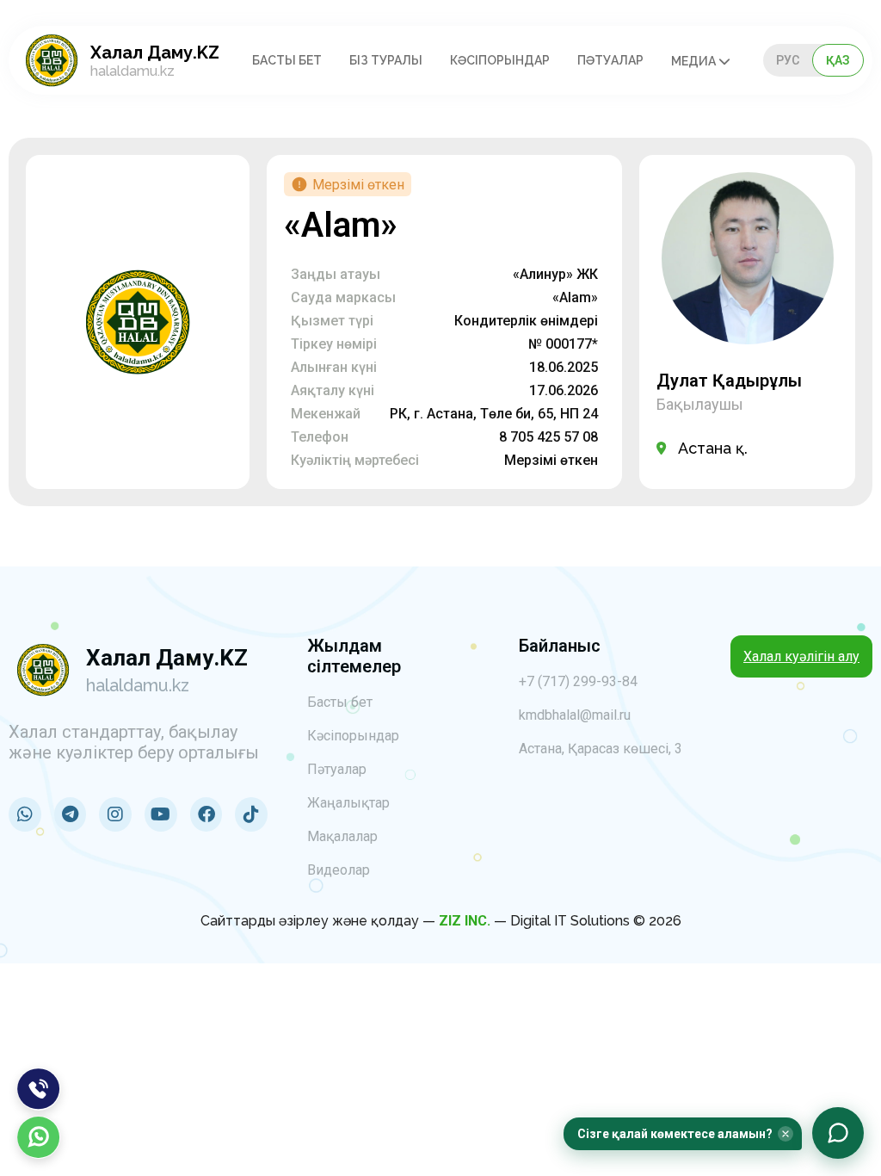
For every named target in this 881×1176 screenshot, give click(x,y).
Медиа (694, 61)
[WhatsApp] (38, 1137)
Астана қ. (713, 448)
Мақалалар (342, 836)
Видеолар (338, 870)
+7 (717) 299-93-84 (578, 681)
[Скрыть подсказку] (785, 1134)
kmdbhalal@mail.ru (575, 715)
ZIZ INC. (464, 921)
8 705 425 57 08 (548, 437)
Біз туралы (385, 60)
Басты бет (287, 60)
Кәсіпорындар (500, 60)
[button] (683, 1133)
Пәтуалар (610, 60)
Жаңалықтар (348, 803)
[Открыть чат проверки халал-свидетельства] (838, 1133)
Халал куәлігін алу (801, 656)
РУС (787, 60)
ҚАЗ (838, 60)
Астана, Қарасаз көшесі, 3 (600, 748)
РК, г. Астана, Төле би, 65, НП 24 (494, 413)
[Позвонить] (38, 1089)
